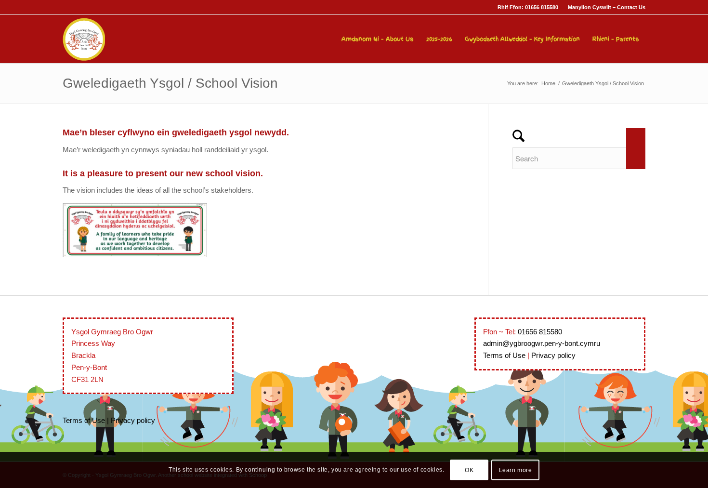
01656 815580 (540, 332)
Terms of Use (84, 420)
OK (469, 469)
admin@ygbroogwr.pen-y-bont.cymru (541, 343)
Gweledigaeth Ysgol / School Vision (170, 83)
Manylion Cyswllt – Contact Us (606, 7)
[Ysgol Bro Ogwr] (84, 39)
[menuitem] (604, 7)
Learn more (515, 469)
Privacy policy (133, 420)
